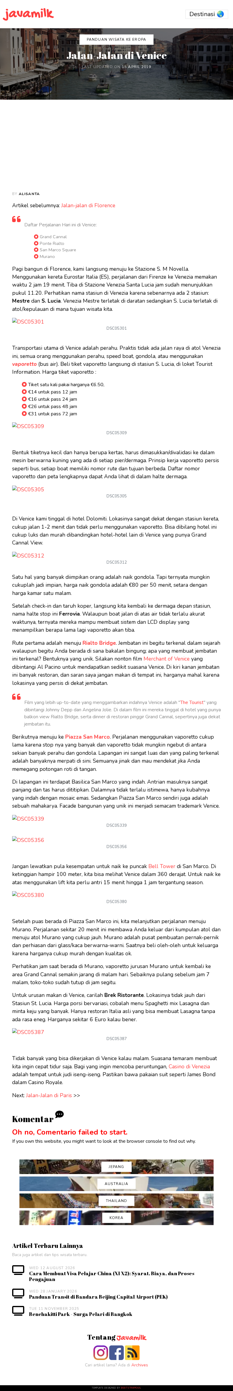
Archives (139, 1365)
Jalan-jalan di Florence (88, 205)
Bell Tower (161, 866)
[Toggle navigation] (206, 14)
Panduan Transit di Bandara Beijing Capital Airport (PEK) (98, 1296)
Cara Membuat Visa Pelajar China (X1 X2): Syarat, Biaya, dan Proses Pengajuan (111, 1276)
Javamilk (131, 1338)
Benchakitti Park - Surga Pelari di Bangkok (80, 1314)
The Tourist (192, 702)
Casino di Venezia (189, 1066)
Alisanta (29, 193)
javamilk (28, 14)
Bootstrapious (130, 1387)
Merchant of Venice (167, 658)
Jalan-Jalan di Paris (49, 1095)
